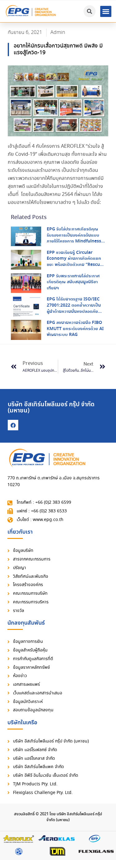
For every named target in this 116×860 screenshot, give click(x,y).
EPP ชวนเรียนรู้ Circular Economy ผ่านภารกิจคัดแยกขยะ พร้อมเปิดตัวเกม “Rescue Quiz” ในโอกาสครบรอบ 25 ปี (74, 262)
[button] (105, 11)
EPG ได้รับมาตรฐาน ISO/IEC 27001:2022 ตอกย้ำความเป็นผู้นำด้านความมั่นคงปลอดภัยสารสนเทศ (74, 308)
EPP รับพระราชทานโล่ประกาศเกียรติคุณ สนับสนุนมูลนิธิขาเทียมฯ (73, 282)
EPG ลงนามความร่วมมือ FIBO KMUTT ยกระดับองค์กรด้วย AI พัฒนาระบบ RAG (75, 329)
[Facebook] (13, 425)
